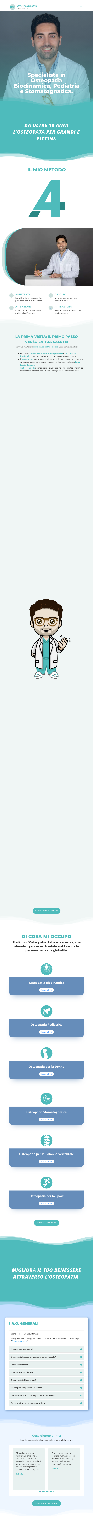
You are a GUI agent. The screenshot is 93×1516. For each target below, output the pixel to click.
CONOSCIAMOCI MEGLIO (46, 911)
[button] (39, 1491)
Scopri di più (46, 990)
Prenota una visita (19, 1341)
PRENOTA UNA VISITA (46, 1223)
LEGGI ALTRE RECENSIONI (46, 1503)
